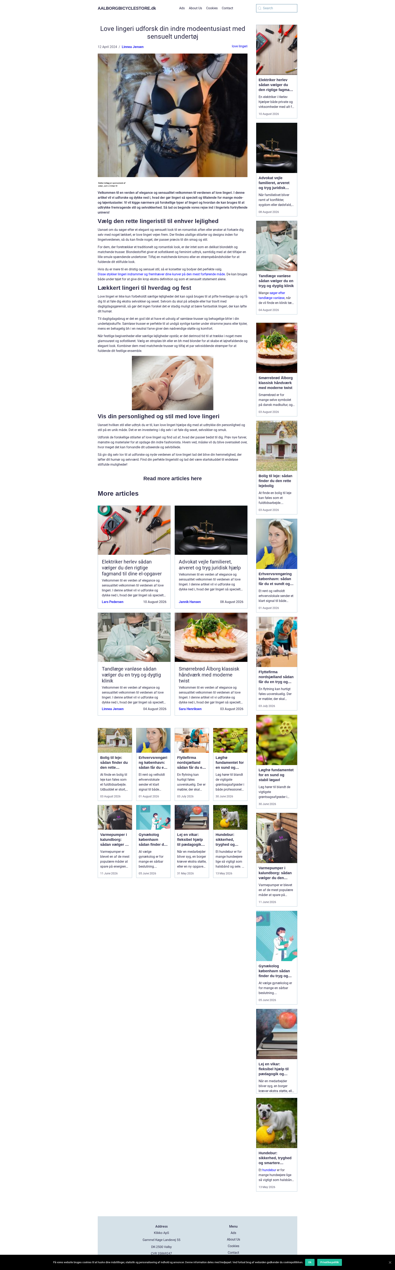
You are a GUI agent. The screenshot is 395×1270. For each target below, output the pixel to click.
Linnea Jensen (133, 47)
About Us (195, 8)
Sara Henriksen (190, 709)
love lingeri (239, 46)
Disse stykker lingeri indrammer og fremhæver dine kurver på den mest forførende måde (161, 274)
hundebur (269, 1170)
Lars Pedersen (112, 602)
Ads (182, 8)
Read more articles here (172, 478)
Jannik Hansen (190, 602)
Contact (227, 8)
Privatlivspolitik (329, 1262)
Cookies (212, 8)
